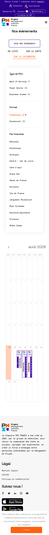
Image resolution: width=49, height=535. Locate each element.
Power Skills (19, 88)
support (40, 1)
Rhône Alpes (16, 225)
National (14, 141)
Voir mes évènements (24, 43)
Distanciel (17, 121)
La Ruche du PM (24, 15)
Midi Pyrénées (17, 206)
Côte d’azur (16, 167)
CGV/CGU (5, 474)
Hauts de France (18, 180)
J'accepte (26, 530)
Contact (22, 11)
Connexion (17, 6)
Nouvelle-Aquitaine (20, 212)
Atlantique (15, 148)
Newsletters (37, 11)
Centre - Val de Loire (21, 161)
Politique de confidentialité (15, 479)
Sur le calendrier (24, 56)
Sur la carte (33, 51)
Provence (14, 219)
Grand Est (15, 174)
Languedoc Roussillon (21, 199)
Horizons (14, 186)
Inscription (34, 6)
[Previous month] (8, 247)
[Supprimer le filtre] (25, 115)
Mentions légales (10, 470)
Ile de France (17, 193)
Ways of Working (20, 81)
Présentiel (17, 114)
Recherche (8, 11)
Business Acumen (20, 94)
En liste (13, 51)
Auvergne (14, 154)
